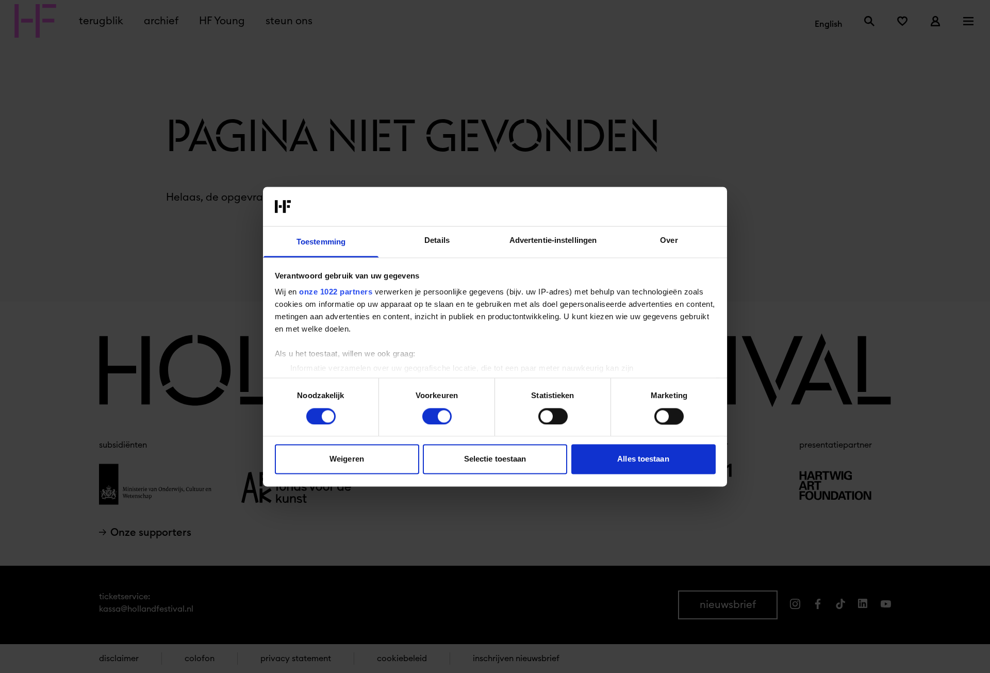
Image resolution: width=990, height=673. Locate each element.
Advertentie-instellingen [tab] (553, 240)
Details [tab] (437, 240)
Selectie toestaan (495, 459)
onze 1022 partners (335, 292)
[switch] (437, 416)
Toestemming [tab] (320, 242)
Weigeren (346, 459)
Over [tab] (669, 240)
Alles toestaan (643, 459)
